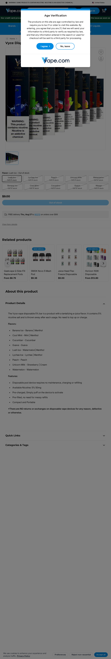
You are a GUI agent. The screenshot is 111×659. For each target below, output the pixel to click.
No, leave (65, 46)
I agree (44, 46)
